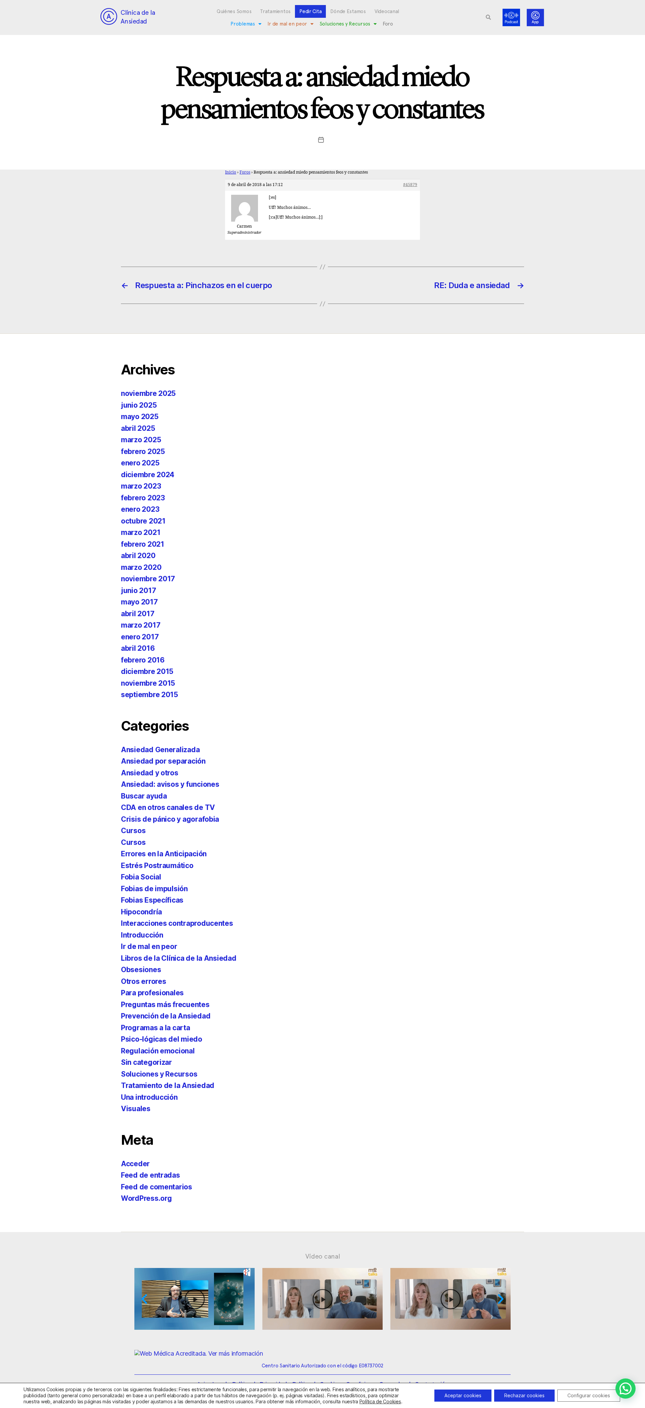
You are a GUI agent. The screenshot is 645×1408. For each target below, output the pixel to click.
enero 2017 (140, 637)
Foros (245, 172)
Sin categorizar (146, 1062)
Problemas (242, 24)
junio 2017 (138, 590)
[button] (488, 17)
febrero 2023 (143, 498)
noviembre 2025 (148, 393)
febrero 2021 (142, 544)
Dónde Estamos (348, 11)
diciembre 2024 (147, 474)
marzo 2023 (141, 486)
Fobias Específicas (152, 900)
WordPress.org (146, 1198)
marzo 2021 (140, 532)
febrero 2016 (143, 660)
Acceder (135, 1164)
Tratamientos (275, 11)
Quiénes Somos (234, 11)
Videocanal (387, 11)
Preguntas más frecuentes (165, 1004)
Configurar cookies (588, 1395)
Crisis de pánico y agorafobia (170, 819)
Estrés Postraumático (157, 865)
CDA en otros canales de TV (168, 807)
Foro (388, 24)
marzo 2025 (141, 440)
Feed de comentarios (156, 1187)
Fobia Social (141, 877)
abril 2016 (138, 648)
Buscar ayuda (144, 796)
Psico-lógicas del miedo (161, 1039)
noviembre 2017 (148, 579)
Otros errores (143, 981)
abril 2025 (138, 428)
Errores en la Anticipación (164, 854)
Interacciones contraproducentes (177, 923)
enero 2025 (140, 463)
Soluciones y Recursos (344, 24)
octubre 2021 (143, 521)
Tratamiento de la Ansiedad (167, 1085)
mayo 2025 (140, 416)
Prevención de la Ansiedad (165, 1016)
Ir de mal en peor (287, 24)
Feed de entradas (150, 1175)
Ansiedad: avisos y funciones (170, 784)
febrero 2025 (143, 451)
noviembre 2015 (148, 683)
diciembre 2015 (147, 671)
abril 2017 (137, 613)
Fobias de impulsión (154, 888)
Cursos (133, 830)
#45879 (410, 184)
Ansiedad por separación (163, 761)
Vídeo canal (322, 1256)
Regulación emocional (158, 1051)
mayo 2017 (139, 602)
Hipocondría (141, 912)
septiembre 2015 (149, 694)
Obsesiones (141, 969)
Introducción (142, 935)
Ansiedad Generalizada (160, 749)
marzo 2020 (141, 567)
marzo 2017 (140, 625)
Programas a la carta (155, 1028)
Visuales (135, 1108)
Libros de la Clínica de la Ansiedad (178, 958)
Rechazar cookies (524, 1395)
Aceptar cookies (462, 1395)
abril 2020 (138, 555)
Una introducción (149, 1097)
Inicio (230, 172)
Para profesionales (152, 993)
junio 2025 (139, 405)
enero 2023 (140, 509)
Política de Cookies (380, 1401)
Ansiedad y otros (149, 773)
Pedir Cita (310, 11)
